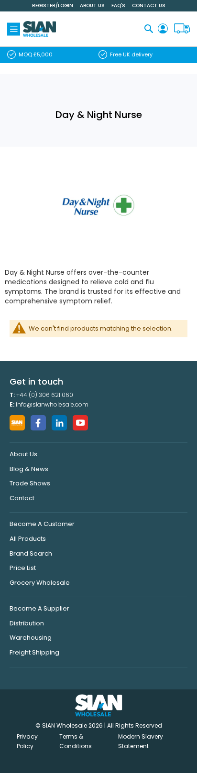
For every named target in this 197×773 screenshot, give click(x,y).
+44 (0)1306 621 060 (44, 395)
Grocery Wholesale (40, 582)
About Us (92, 5)
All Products (28, 538)
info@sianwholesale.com (52, 404)
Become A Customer (42, 523)
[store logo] (39, 29)
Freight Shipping (34, 652)
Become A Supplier (39, 608)
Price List (23, 567)
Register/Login (52, 5)
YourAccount (163, 28)
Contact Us (148, 5)
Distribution (27, 623)
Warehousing (31, 637)
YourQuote (182, 28)
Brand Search (31, 553)
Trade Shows (30, 483)
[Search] (148, 28)
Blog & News (29, 468)
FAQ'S (118, 5)
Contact (22, 498)
